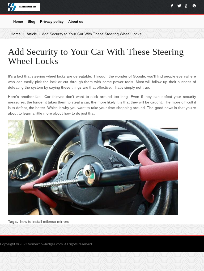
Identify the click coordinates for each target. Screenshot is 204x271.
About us (75, 22)
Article (32, 34)
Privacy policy (51, 22)
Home (18, 22)
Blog (31, 22)
